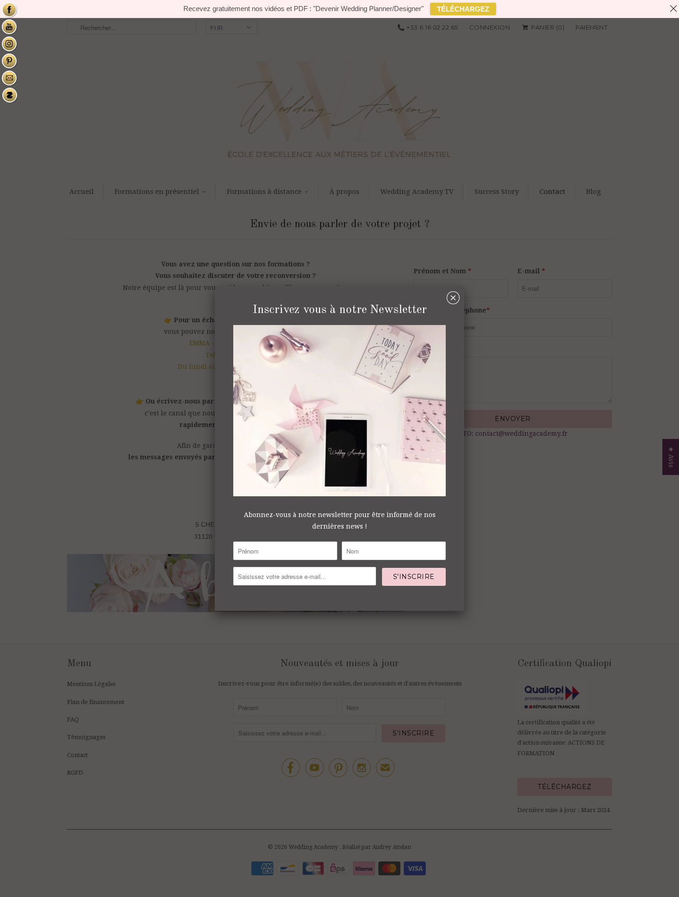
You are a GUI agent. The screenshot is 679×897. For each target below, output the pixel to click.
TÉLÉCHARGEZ (463, 9)
